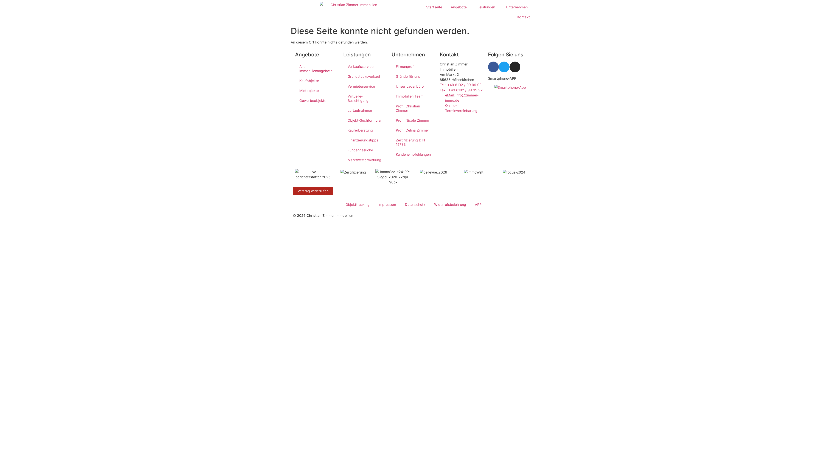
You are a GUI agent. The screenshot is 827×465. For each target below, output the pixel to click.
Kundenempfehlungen (413, 154)
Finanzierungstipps (363, 140)
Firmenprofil (405, 66)
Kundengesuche (360, 150)
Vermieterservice (361, 86)
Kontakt (523, 17)
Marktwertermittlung (364, 160)
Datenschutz (415, 204)
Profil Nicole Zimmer (412, 120)
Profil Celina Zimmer (412, 130)
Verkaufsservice (360, 66)
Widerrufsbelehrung (450, 204)
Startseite (434, 7)
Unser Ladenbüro (410, 86)
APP (478, 204)
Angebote (459, 7)
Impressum (387, 204)
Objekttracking (357, 204)
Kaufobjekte (309, 81)
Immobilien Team (409, 96)
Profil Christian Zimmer (408, 108)
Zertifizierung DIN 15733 (410, 142)
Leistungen (486, 7)
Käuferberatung (360, 130)
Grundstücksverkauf (364, 76)
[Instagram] (515, 67)
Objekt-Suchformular (365, 120)
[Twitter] (504, 67)
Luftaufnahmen (360, 110)
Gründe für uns (408, 76)
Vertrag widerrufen (313, 191)
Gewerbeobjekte (312, 100)
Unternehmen (517, 7)
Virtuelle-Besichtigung (358, 98)
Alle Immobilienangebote (316, 68)
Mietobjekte (309, 90)
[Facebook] (493, 67)
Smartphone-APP (502, 78)
